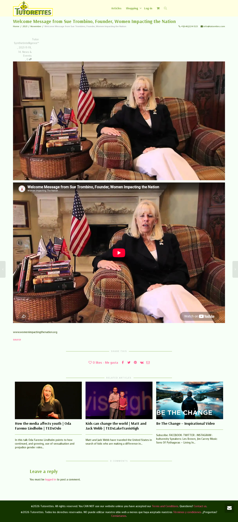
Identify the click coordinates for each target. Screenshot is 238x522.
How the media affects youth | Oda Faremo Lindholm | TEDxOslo (43, 425)
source (17, 339)
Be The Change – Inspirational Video (185, 423)
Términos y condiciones (187, 512)
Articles (116, 8)
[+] (48, 400)
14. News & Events (25, 54)
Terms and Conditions (165, 506)
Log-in (148, 8)
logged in (50, 479)
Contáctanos (118, 516)
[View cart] (158, 8)
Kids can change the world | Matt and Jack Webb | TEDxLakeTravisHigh (116, 425)
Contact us (200, 506)
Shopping (132, 8)
